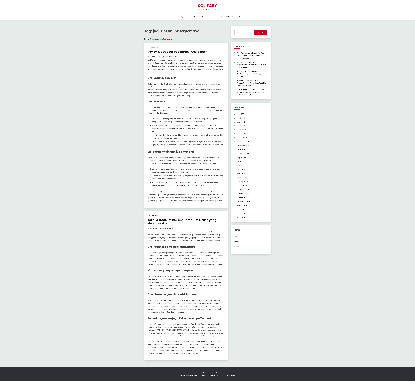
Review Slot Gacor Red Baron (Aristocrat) (177, 52)
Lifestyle (181, 17)
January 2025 (242, 185)
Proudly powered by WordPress (192, 375)
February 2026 (242, 134)
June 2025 (241, 165)
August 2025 (242, 158)
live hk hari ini (239, 247)
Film (173, 17)
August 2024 (242, 205)
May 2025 (241, 169)
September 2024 (243, 201)
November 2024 (243, 193)
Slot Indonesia (153, 48)
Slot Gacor (238, 236)
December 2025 (243, 142)
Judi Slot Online (153, 216)
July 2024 (240, 209)
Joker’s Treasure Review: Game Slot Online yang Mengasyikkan (182, 221)
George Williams (170, 56)
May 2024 (241, 217)
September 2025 (243, 154)
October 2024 (242, 197)
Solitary (207, 6)
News (196, 17)
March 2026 (241, 130)
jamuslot (176, 182)
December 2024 (243, 189)
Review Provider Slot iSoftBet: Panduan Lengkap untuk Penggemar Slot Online (251, 73)
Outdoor (205, 17)
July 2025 (240, 162)
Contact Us (225, 17)
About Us (214, 17)
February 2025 (242, 181)
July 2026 (240, 114)
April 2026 (241, 126)
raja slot (191, 240)
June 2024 (241, 213)
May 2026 (241, 122)
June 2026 (241, 118)
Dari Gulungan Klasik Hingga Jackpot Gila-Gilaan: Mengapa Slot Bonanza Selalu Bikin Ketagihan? (250, 92)
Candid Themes (229, 375)
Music (189, 17)
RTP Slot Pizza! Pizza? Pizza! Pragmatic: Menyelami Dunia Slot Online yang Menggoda (252, 64)
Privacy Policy (237, 17)
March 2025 (241, 177)
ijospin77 (237, 242)
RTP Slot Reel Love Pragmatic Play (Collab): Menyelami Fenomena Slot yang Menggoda (250, 55)
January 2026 (242, 138)
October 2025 (242, 150)
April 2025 (241, 173)
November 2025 (243, 146)
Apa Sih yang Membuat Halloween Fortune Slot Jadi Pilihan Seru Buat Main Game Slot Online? (252, 83)
